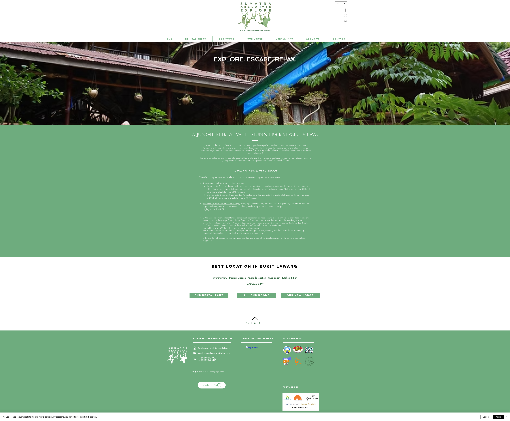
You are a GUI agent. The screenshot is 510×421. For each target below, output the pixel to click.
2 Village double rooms (213, 217)
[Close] (506, 417)
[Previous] (15, 83)
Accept (498, 416)
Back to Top (255, 323)
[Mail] (194, 353)
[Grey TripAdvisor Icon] (345, 21)
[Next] (495, 83)
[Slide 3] (252, 118)
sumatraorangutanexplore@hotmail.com (214, 353)
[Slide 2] (257, 118)
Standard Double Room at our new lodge (221, 203)
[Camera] (193, 372)
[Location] (194, 348)
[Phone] (194, 358)
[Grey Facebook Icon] (345, 10)
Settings (486, 416)
